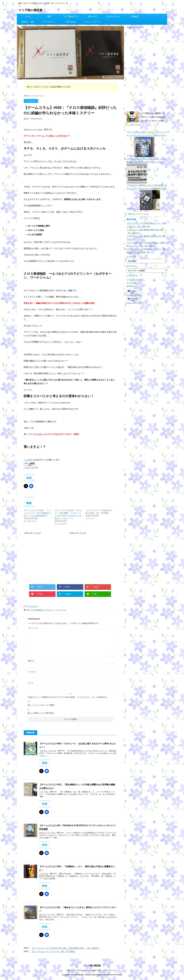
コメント (33, 628)
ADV (28, 610)
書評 (49, 16)
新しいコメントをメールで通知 (41, 705)
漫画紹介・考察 (28, 22)
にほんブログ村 (31, 467)
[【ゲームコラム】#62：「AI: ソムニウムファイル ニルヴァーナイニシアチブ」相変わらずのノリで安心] (144, 155)
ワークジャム (61, 610)
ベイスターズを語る (135, 279)
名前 (31, 661)
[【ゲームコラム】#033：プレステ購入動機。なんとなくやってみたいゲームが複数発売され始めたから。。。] (150, 208)
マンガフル (131, 283)
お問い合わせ (71, 22)
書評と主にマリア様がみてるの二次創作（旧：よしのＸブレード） (92, 970)
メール (32, 672)
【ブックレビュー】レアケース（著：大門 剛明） (53, 951)
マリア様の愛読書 (30, 10)
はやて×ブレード (114, 16)
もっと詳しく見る (134, 125)
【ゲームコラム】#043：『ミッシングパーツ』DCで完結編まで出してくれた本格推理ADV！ (37, 513)
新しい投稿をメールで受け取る (41, 713)
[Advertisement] (46, 553)
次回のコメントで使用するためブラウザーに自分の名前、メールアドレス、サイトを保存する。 (68, 697)
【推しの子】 (92, 16)
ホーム (27, 16)
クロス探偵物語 (37, 610)
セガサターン (49, 610)
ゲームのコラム (49, 22)
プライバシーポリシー (92, 22)
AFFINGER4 (117, 975)
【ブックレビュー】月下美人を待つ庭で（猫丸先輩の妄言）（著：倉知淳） (65, 948)
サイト (30, 683)
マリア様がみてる (71, 16)
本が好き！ (131, 286)
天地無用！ (135, 16)
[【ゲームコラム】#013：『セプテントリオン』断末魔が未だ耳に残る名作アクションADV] (137, 182)
